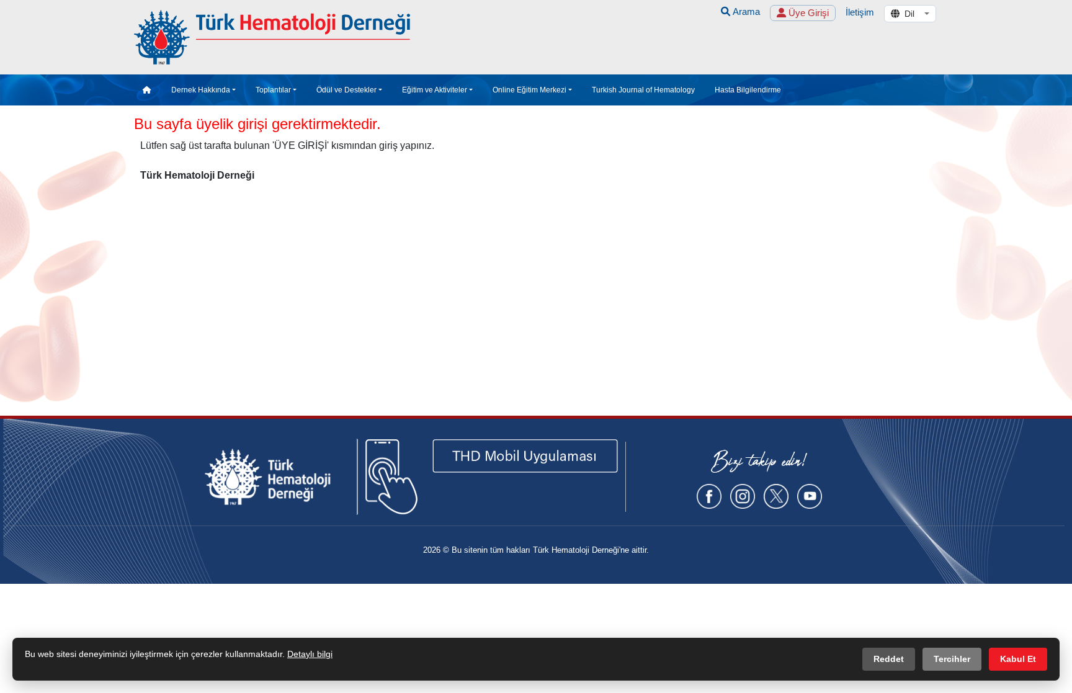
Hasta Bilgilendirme (748, 90)
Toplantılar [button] (273, 90)
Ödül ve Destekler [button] (346, 90)
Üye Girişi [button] (807, 12)
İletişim (860, 12)
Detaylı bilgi (310, 654)
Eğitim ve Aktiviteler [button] (434, 90)
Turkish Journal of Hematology (643, 90)
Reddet (888, 659)
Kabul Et (1018, 659)
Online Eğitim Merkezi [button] (529, 90)
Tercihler (952, 659)
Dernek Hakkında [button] (200, 90)
